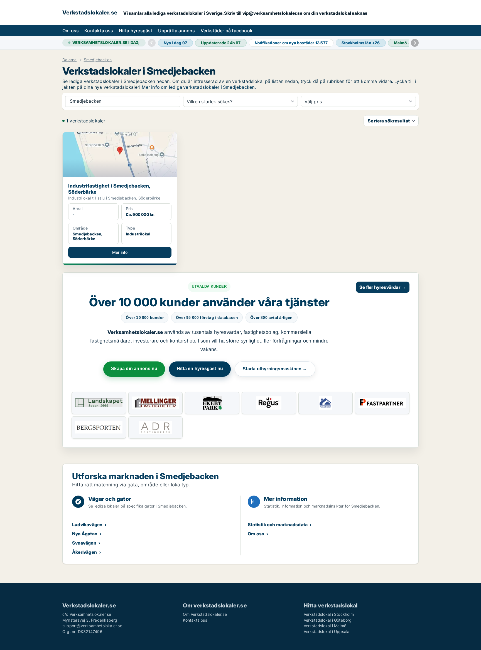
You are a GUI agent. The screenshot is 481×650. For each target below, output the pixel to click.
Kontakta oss (98, 30)
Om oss (70, 30)
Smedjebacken (98, 60)
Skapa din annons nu (134, 368)
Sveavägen (84, 543)
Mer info (120, 252)
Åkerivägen (84, 552)
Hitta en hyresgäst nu (200, 368)
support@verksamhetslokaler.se (92, 625)
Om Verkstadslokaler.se (205, 614)
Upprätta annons (176, 30)
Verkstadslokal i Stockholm (329, 614)
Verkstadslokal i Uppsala (327, 631)
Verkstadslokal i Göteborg (328, 620)
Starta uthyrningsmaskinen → (275, 368)
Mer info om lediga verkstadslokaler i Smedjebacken (198, 87)
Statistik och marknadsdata (278, 524)
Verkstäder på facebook (226, 30)
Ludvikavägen (87, 524)
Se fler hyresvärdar (382, 287)
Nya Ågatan (84, 533)
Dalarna (69, 60)
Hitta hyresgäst (136, 30)
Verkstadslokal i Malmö (325, 625)
